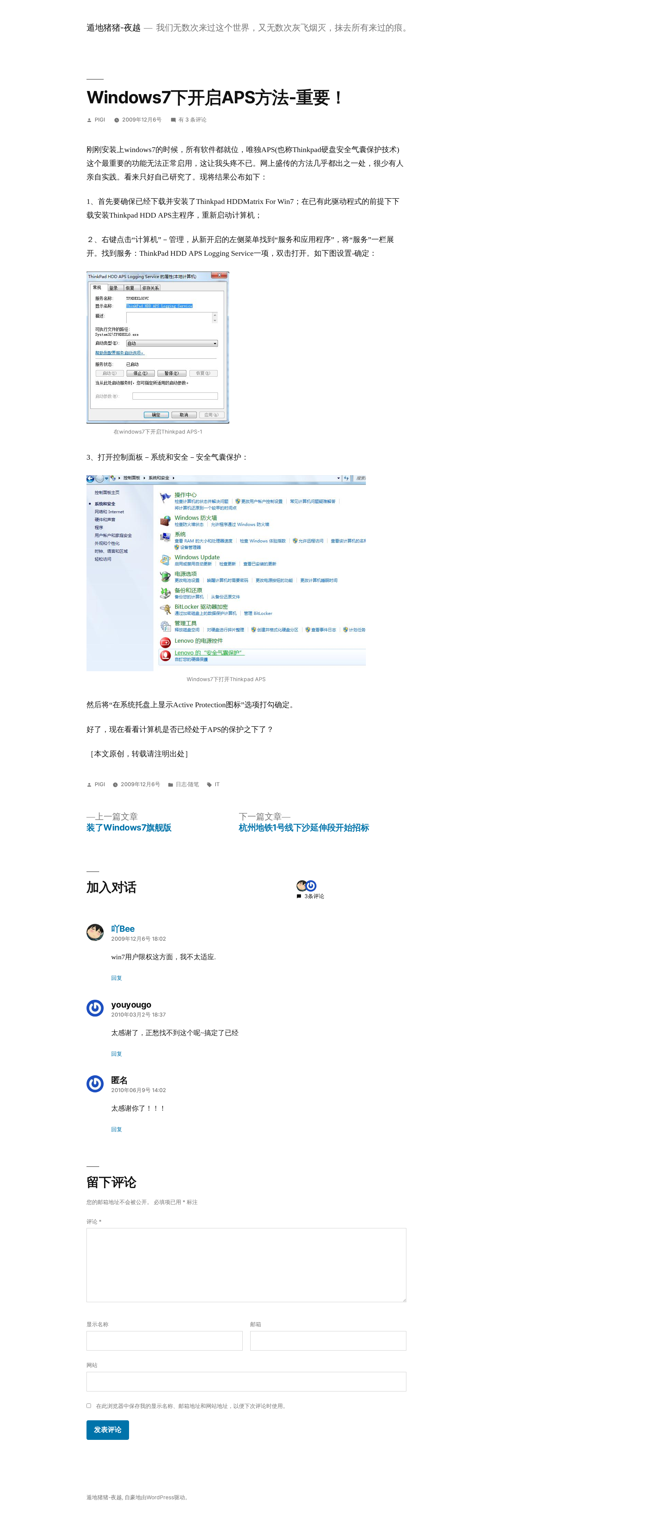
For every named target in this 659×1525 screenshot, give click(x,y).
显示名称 (97, 1324)
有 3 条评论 (192, 119)
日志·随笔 (187, 784)
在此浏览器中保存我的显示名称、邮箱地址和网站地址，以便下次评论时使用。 (192, 1406)
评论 (94, 1221)
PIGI (100, 119)
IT (217, 784)
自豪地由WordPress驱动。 (157, 1497)
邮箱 (255, 1324)
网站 (91, 1365)
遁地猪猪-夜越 (113, 27)
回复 (116, 978)
